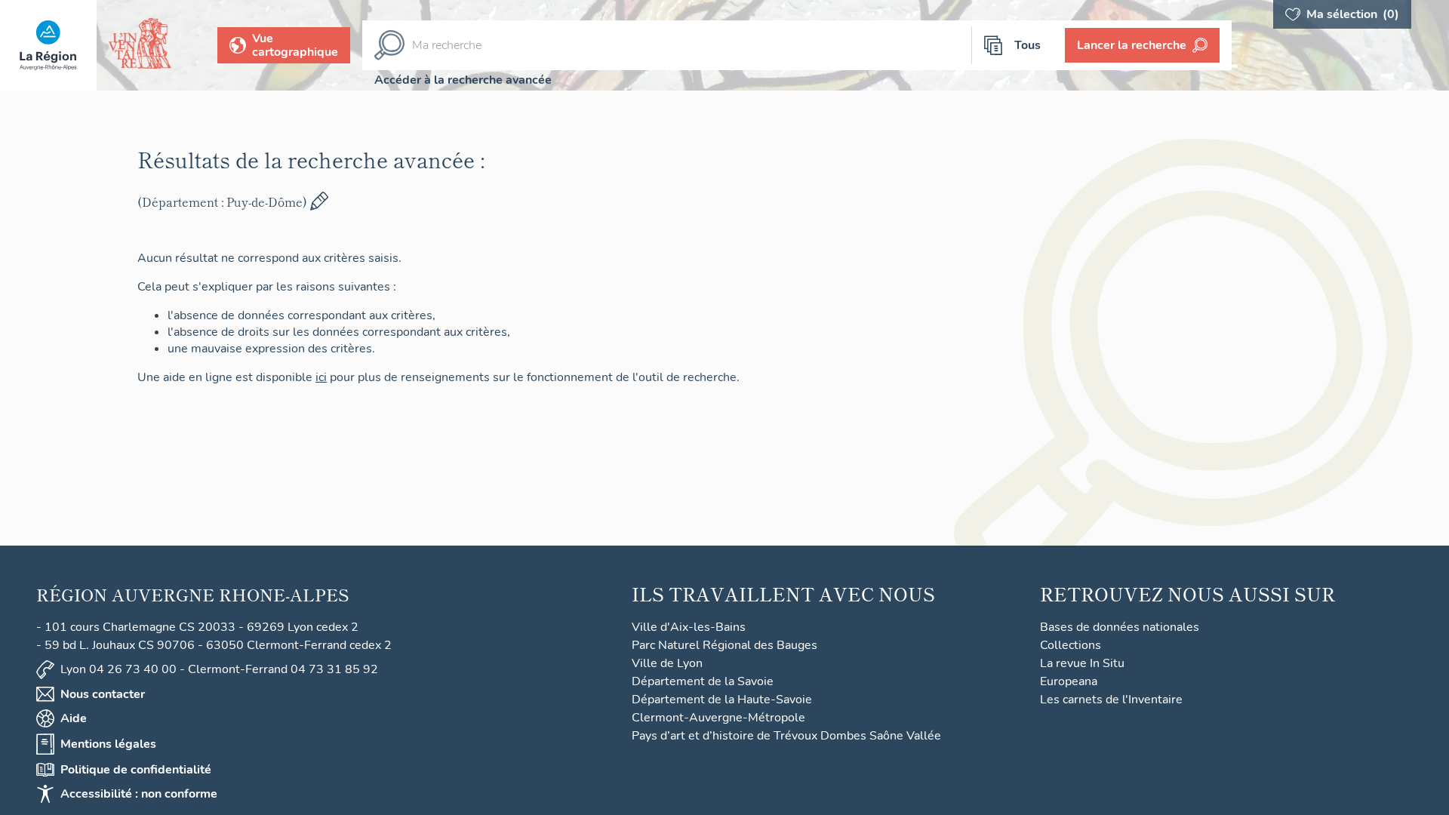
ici (321, 377)
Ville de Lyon (667, 663)
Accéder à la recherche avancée (463, 80)
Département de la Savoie (703, 681)
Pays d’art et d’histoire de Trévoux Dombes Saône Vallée (786, 735)
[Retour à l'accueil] (48, 45)
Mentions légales (108, 744)
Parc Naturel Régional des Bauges (724, 645)
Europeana (1068, 681)
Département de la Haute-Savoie (722, 699)
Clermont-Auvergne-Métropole (718, 717)
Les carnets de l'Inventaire (1111, 699)
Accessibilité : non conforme (138, 794)
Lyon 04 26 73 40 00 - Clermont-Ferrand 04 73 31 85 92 (219, 669)
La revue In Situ (1082, 663)
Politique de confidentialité (135, 769)
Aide (73, 718)
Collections (1070, 645)
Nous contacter (102, 694)
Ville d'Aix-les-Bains (689, 627)
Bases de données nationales (1119, 627)
